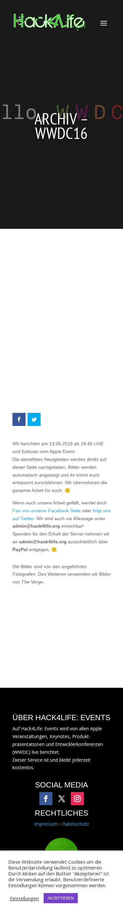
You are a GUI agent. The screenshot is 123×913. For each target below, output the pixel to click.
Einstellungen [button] (24, 898)
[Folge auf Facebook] (45, 798)
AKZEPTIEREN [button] (61, 898)
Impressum (46, 824)
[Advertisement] (61, 324)
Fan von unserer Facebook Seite (46, 510)
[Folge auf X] (61, 798)
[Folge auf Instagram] (77, 798)
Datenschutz (75, 824)
